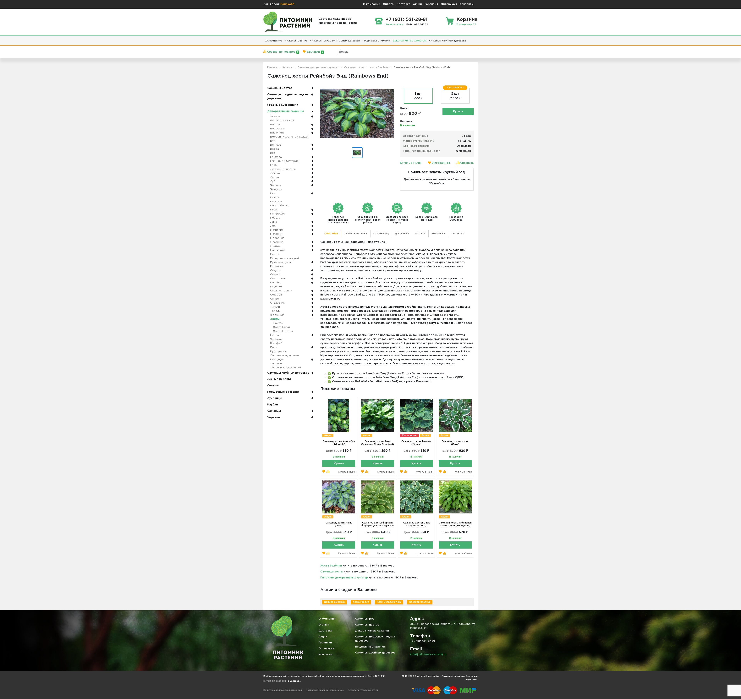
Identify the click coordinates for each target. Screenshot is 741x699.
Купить (458, 111)
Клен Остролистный (389, 602)
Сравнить (466, 163)
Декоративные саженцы (372, 631)
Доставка (403, 4)
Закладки (314, 52)
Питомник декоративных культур (344, 578)
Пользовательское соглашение (325, 690)
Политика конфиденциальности (282, 690)
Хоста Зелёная (331, 566)
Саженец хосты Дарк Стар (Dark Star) (416, 524)
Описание (331, 234)
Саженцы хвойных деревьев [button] (447, 41)
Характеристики (355, 234)
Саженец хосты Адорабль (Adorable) (339, 442)
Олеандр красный (420, 602)
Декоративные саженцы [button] (409, 41)
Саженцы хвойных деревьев (375, 653)
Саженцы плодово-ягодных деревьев (375, 639)
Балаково (287, 4)
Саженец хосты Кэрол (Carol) (455, 442)
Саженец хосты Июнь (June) (339, 524)
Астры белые (361, 602)
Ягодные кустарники (370, 647)
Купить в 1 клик (410, 163)
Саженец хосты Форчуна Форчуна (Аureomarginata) (377, 524)
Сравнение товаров (282, 52)
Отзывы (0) (381, 234)
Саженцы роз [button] (273, 41)
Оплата (388, 4)
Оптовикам (449, 4)
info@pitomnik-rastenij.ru (428, 654)
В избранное (440, 163)
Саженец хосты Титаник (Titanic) (416, 442)
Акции (417, 4)
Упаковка (438, 234)
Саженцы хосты (331, 572)
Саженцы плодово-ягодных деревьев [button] (335, 41)
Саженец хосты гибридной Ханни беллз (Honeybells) (455, 524)
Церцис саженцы (334, 602)
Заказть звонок (395, 24)
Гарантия (431, 4)
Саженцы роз (364, 619)
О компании (371, 4)
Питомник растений (275, 681)
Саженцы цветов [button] (296, 41)
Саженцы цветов (367, 625)
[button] (468, 39)
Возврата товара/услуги (363, 690)
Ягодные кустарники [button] (376, 41)
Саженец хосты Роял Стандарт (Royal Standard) (377, 442)
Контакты (466, 4)
